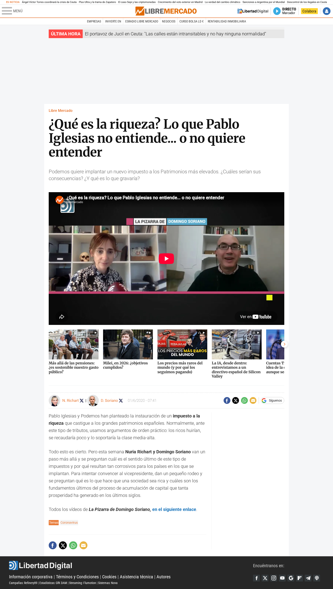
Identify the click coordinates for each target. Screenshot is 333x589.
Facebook (256, 578)
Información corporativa (31, 576)
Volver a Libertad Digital (252, 11)
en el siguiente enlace (174, 509)
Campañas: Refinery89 (23, 583)
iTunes (316, 578)
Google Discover (290, 578)
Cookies (109, 576)
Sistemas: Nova (108, 583)
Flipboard (299, 578)
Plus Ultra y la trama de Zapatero (97, 2)
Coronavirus (69, 522)
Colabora (309, 11)
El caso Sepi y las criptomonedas (137, 2)
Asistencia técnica (136, 576)
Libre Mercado (60, 110)
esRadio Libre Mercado (141, 21)
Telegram (308, 578)
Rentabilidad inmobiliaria (227, 21)
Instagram (273, 578)
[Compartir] (227, 400)
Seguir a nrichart (82, 400)
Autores (164, 576)
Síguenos (275, 400)
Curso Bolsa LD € (191, 21)
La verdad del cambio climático (222, 2)
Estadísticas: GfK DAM (53, 583)
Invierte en (113, 21)
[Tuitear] (235, 400)
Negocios (168, 21)
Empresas (94, 21)
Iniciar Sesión (327, 11)
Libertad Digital (131, 565)
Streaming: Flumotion (82, 583)
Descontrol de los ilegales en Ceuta (307, 2)
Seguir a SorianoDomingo (121, 400)
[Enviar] (244, 400)
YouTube (282, 578)
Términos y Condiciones (77, 576)
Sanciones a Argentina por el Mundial (264, 2)
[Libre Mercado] (166, 11)
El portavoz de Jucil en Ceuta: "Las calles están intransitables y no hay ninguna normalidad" (175, 34)
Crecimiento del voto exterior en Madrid (180, 2)
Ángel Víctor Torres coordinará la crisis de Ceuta (49, 2)
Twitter (265, 578)
